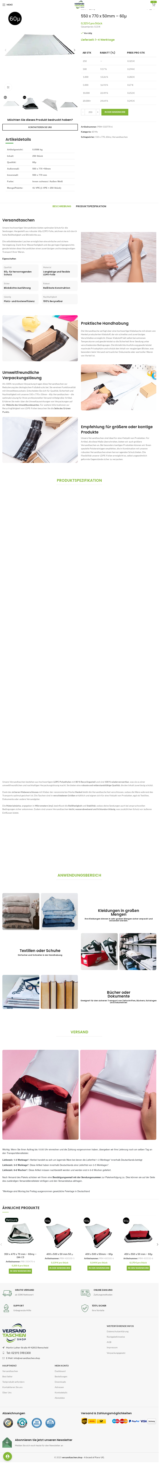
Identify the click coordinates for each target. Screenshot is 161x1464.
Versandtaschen (120, 137)
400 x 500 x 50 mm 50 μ (59, 1254)
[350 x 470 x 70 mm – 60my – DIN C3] (20, 1233)
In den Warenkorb (115, 112)
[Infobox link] (40, 1293)
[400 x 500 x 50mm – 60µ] (99, 1233)
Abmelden (60, 1397)
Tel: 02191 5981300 (18, 1353)
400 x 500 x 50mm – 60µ (99, 1254)
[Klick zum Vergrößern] (8, 87)
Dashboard (60, 1371)
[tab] (62, 206)
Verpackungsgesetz (116, 1352)
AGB (109, 1342)
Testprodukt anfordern (13, 1381)
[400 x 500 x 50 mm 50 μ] (60, 1233)
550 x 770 (100, 137)
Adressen (59, 1387)
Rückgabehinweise (116, 1336)
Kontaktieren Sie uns (12, 1387)
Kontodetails (61, 1392)
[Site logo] (79, 4)
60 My (95, 131)
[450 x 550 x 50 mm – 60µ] (138, 1233)
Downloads (60, 1381)
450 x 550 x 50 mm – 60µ (138, 1254)
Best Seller (7, 1376)
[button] (5, 50)
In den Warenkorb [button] (20, 1271)
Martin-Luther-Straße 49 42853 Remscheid (27, 1347)
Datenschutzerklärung (117, 1331)
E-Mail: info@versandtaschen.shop (23, 1358)
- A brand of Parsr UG (83, 1457)
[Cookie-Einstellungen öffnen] (7, 1456)
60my (108, 137)
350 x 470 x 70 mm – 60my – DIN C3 (20, 1256)
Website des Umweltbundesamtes (22, 404)
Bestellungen (61, 1376)
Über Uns (6, 1392)
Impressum (112, 1347)
